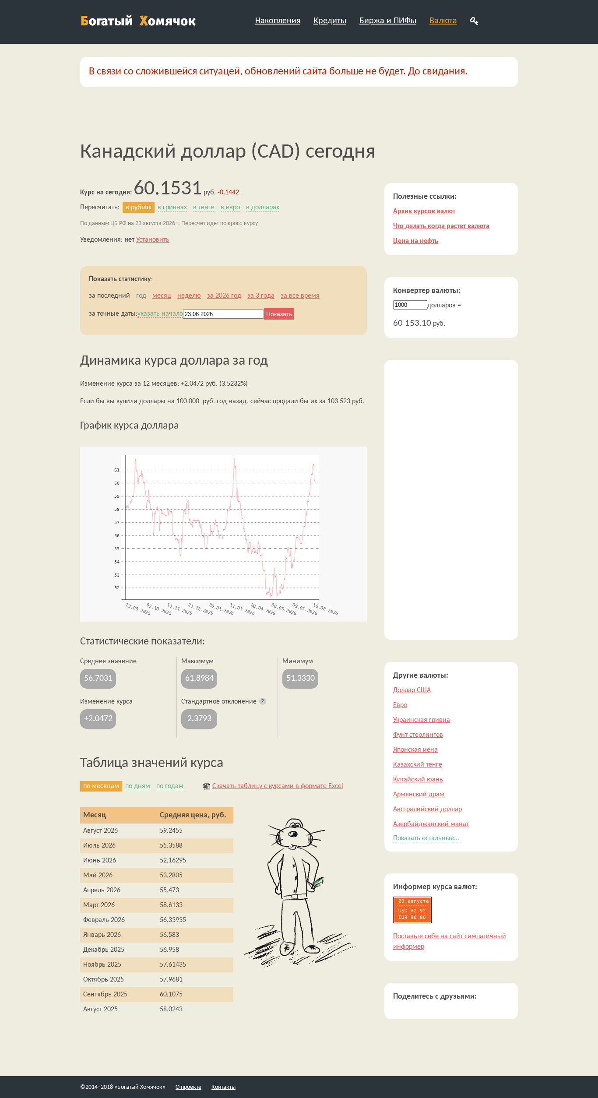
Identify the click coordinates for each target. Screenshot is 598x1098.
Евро (400, 705)
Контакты (223, 1087)
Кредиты (329, 21)
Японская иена (415, 749)
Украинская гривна (421, 720)
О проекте (188, 1087)
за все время (300, 295)
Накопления (277, 21)
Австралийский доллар (427, 809)
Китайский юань (418, 779)
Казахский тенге (417, 764)
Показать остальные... (426, 838)
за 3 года (260, 295)
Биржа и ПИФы (387, 21)
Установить (152, 239)
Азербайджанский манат (431, 824)
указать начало (160, 313)
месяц (161, 295)
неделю (189, 295)
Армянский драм (418, 794)
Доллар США (412, 690)
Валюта (443, 21)
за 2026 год (224, 295)
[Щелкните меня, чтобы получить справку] (263, 701)
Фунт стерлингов (418, 735)
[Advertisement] (451, 500)
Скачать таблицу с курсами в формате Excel (277, 786)
